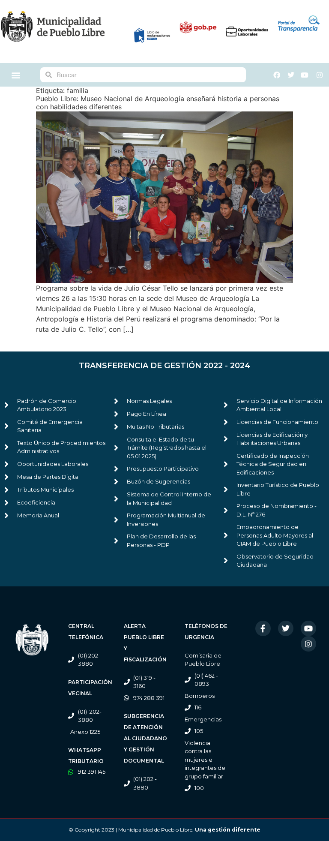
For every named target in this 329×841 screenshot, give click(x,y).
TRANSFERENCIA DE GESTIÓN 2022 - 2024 (164, 365)
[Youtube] (308, 628)
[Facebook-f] (263, 628)
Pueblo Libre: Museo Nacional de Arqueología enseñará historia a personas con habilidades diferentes (157, 102)
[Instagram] (308, 644)
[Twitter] (285, 628)
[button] (16, 75)
